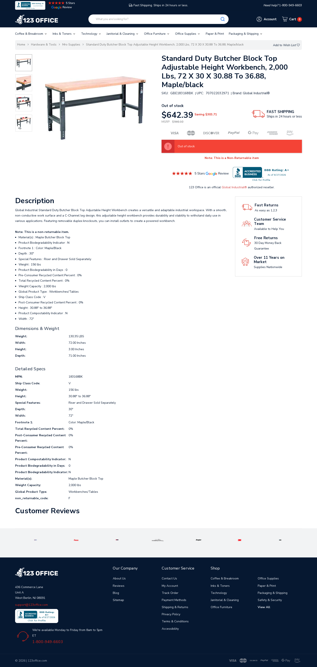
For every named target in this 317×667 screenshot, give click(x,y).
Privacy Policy (171, 614)
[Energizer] (198, 540)
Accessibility (170, 629)
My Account (170, 586)
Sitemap (118, 600)
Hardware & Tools (43, 44)
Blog (116, 593)
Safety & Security (270, 600)
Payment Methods (174, 600)
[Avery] (35, 540)
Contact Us (169, 578)
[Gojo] (280, 540)
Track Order (170, 593)
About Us (119, 578)
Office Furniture (155, 34)
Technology (89, 34)
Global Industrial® (234, 187)
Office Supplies (186, 34)
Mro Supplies (71, 44)
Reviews (118, 586)
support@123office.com (31, 605)
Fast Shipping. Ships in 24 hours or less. (160, 5)
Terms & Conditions (175, 621)
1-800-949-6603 (47, 641)
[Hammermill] (158, 540)
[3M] (239, 540)
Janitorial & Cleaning (121, 34)
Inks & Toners (62, 34)
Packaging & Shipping (244, 34)
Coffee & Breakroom (29, 34)
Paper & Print (215, 34)
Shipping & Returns (175, 607)
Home (21, 44)
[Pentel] (76, 540)
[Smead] (117, 540)
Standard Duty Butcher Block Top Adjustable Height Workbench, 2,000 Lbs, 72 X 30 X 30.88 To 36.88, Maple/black (165, 44)
